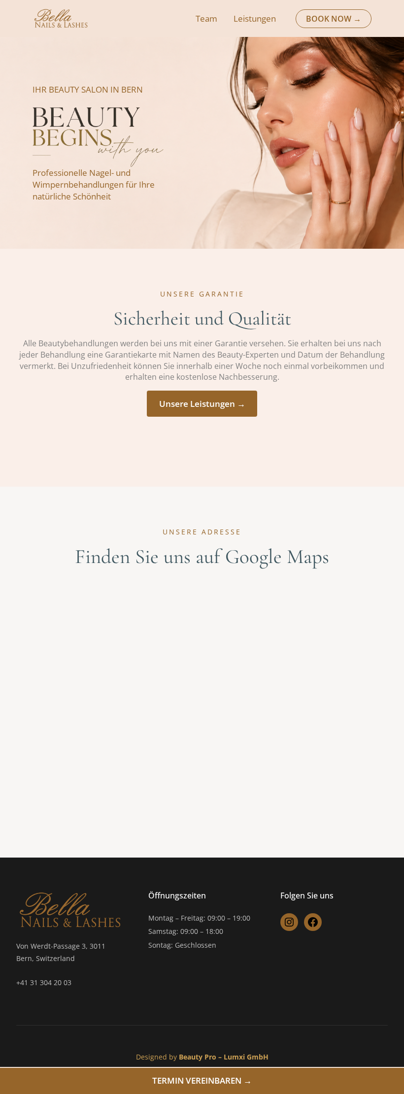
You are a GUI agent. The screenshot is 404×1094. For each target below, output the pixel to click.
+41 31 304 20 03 (43, 982)
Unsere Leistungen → (202, 403)
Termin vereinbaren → (202, 1080)
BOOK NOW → (333, 18)
